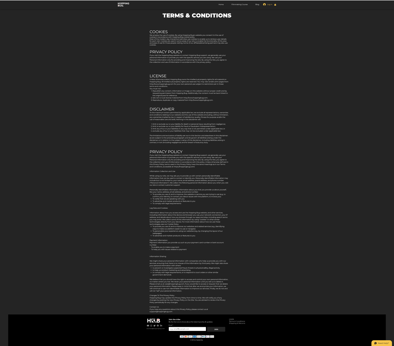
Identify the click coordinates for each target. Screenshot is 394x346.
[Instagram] (151, 325)
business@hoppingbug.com (156, 328)
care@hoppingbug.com (174, 284)
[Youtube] (148, 325)
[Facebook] (158, 325)
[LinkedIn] (161, 325)
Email (171, 325)
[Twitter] (154, 325)
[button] (275, 4)
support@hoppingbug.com (161, 312)
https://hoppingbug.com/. (184, 167)
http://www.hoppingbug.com (162, 84)
